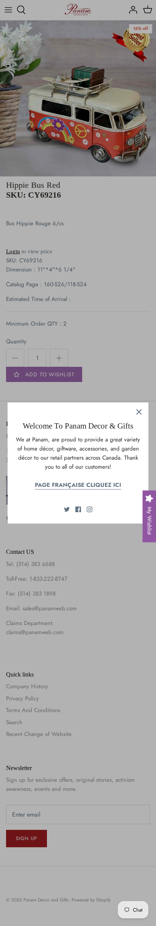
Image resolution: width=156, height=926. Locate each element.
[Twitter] (67, 509)
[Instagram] (89, 509)
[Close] (139, 412)
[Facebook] (78, 509)
